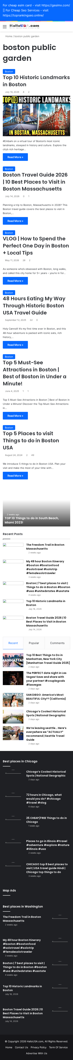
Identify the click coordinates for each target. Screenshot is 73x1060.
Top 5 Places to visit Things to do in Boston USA (31, 440)
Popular (34, 643)
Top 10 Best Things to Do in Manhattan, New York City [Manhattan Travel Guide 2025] (48, 659)
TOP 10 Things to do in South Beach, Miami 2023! (32, 520)
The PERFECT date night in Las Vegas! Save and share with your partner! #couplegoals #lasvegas (46, 679)
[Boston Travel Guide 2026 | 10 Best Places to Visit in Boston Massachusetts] (13, 623)
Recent (13, 643)
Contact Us (21, 1047)
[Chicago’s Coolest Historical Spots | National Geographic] (13, 717)
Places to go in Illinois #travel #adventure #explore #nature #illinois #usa (47, 845)
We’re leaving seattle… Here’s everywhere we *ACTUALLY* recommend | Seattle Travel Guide (46, 734)
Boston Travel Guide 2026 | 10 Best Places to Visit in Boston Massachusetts (35, 181)
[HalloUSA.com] (24, 26)
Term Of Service (58, 1047)
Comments (57, 643)
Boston (9, 71)
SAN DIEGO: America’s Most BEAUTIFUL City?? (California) (46, 697)
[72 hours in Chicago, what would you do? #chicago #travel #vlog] (13, 803)
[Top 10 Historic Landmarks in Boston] (36, 116)
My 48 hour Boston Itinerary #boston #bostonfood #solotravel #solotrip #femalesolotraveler (45, 567)
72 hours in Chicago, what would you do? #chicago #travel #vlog (44, 799)
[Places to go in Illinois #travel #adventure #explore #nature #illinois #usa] (13, 849)
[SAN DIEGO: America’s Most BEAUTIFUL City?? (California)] (13, 700)
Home (8, 36)
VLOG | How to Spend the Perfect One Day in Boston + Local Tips (36, 245)
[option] (36, 505)
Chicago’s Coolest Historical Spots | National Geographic (46, 713)
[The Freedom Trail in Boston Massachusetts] (13, 550)
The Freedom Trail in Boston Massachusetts (45, 547)
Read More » (15, 157)
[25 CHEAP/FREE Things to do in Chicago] (13, 826)
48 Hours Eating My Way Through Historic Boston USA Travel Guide (34, 305)
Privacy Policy (38, 1047)
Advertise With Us (36, 1053)
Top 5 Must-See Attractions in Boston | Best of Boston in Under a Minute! (34, 373)
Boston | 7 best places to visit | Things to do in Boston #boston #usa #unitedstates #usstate (48, 587)
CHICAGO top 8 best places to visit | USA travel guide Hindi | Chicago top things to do (47, 868)
